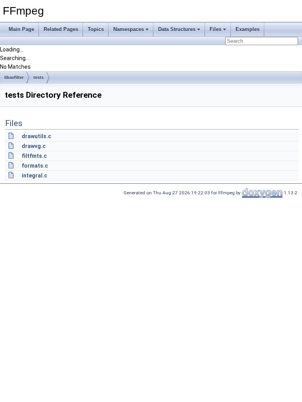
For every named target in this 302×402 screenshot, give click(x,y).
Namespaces (128, 29)
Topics (96, 29)
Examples (248, 29)
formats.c (35, 166)
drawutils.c (36, 136)
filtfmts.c (34, 156)
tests (38, 77)
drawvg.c (34, 146)
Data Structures (176, 29)
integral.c (34, 175)
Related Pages (61, 29)
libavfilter (14, 77)
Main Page (21, 29)
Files (215, 29)
